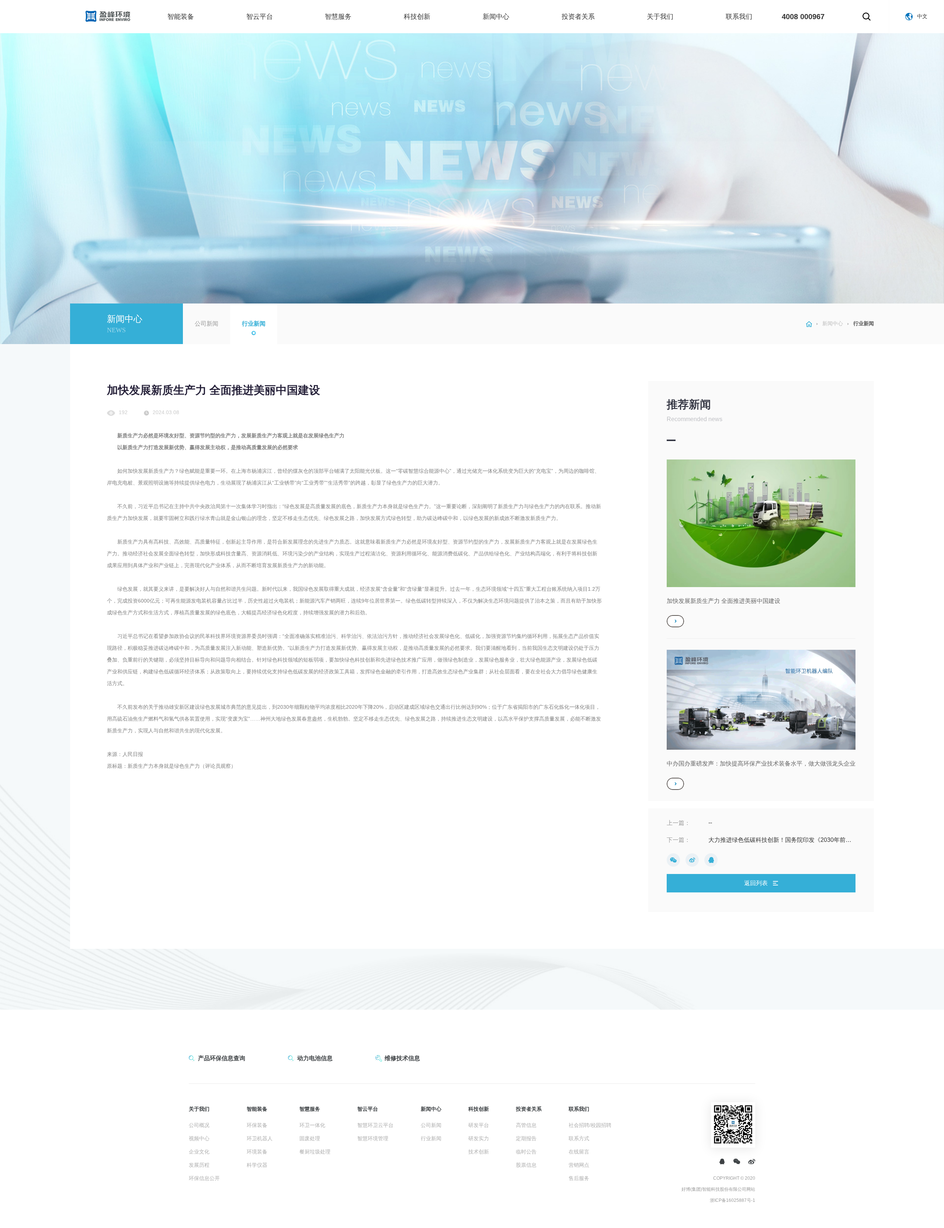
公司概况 (199, 1125)
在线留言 (579, 1152)
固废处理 (309, 1138)
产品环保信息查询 (221, 1058)
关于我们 (660, 16)
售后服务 (579, 1178)
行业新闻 (254, 323)
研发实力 (478, 1138)
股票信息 (526, 1165)
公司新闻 (206, 323)
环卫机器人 (260, 1138)
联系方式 (579, 1138)
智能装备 (180, 16)
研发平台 (478, 1125)
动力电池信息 (315, 1058)
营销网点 (579, 1165)
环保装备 (257, 1125)
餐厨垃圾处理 (314, 1152)
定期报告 (526, 1138)
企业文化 (199, 1152)
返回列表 (756, 883)
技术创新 (478, 1152)
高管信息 (526, 1125)
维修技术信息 (402, 1058)
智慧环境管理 (372, 1138)
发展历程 (199, 1165)
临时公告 (526, 1152)
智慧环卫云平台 (375, 1125)
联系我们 (739, 16)
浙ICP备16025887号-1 (732, 1200)
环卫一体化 (312, 1125)
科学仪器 (257, 1165)
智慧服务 (338, 16)
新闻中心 (496, 16)
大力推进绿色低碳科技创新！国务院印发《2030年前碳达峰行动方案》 (779, 840)
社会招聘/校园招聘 (590, 1125)
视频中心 (199, 1138)
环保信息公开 (204, 1178)
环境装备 (257, 1152)
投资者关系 (578, 16)
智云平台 (259, 16)
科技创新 (417, 16)
